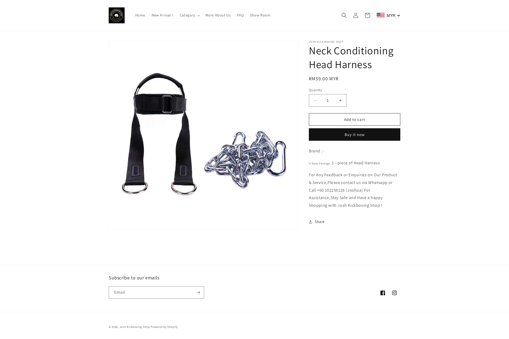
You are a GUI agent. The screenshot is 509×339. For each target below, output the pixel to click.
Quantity (315, 90)
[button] (189, 15)
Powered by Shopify (164, 327)
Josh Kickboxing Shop (135, 327)
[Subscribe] (198, 292)
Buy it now (355, 134)
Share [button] (320, 221)
